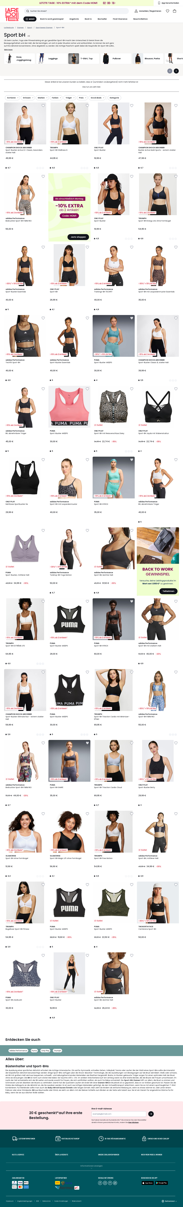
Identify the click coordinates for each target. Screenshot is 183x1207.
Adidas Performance (18, 1050)
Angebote (74, 19)
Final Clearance (120, 19)
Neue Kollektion (140, 19)
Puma (34, 1050)
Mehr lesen (8, 50)
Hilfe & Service (18, 1154)
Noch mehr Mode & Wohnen (151, 1154)
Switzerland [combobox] (170, 1201)
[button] (175, 11)
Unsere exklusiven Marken (108, 1154)
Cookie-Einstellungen (61, 1201)
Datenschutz (46, 1201)
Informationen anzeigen (91, 1166)
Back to (88, 19)
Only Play (45, 1050)
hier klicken (133, 1122)
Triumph (57, 1050)
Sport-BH (60, 27)
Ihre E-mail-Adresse (102, 1108)
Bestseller (102, 19)
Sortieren (11, 98)
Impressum (10, 1201)
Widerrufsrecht (76, 1201)
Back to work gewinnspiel (52, 19)
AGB (37, 1201)
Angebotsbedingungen (24, 1201)
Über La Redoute (61, 1154)
